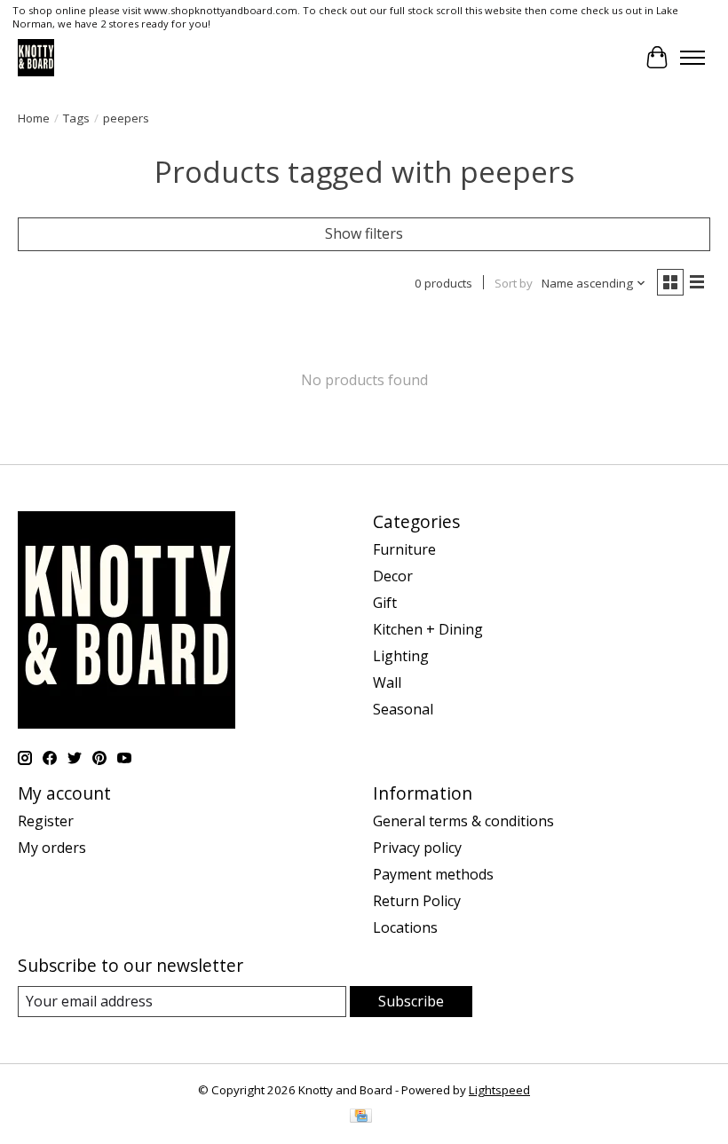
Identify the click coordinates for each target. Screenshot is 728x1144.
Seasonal (403, 709)
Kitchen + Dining (428, 629)
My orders (52, 847)
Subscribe (411, 1001)
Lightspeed (499, 1090)
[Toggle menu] (692, 57)
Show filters (364, 233)
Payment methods (433, 874)
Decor (393, 576)
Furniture (404, 549)
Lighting (401, 656)
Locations (405, 927)
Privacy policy (417, 847)
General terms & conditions (463, 821)
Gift (385, 602)
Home (34, 118)
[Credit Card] (361, 1117)
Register (46, 821)
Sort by (514, 283)
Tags (76, 118)
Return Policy (417, 901)
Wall (387, 682)
